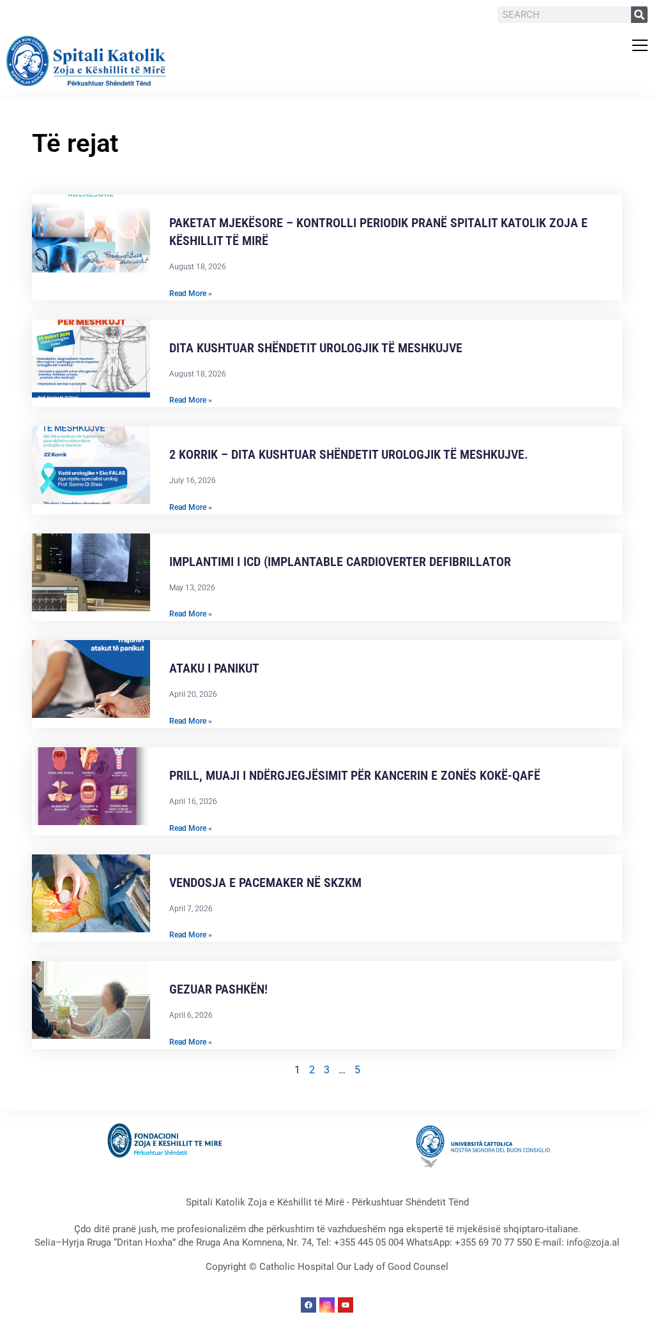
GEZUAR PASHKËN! (218, 989)
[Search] (639, 14)
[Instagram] (327, 1305)
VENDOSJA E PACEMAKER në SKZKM (265, 882)
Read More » (190, 293)
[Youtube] (345, 1305)
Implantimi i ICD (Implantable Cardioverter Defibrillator (340, 561)
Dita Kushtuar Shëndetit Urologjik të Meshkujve (315, 347)
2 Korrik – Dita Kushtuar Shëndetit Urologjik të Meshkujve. (350, 454)
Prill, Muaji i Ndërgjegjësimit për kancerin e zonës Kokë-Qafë (354, 775)
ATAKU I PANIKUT (214, 668)
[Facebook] (308, 1305)
